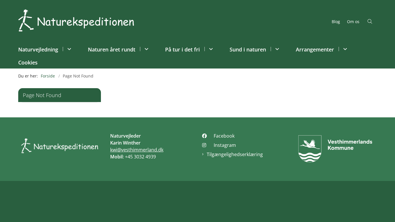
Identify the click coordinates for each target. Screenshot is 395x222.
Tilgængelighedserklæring (235, 154)
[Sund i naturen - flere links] (276, 49)
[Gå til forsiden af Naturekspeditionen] (173, 21)
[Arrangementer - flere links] (344, 49)
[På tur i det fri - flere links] (210, 49)
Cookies (28, 62)
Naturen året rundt (111, 49)
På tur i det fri (182, 49)
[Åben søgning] (370, 21)
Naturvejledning (38, 49)
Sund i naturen (248, 49)
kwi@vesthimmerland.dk (136, 150)
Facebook (224, 136)
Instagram (225, 145)
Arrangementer (315, 49)
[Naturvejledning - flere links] (68, 49)
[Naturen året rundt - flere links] (145, 49)
